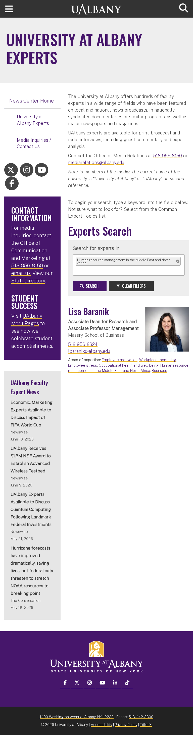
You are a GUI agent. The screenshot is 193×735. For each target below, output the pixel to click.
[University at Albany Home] (96, 7)
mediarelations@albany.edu (96, 162)
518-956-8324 (83, 344)
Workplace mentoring (157, 360)
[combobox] (79, 270)
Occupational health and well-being (129, 365)
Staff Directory (28, 281)
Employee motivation (119, 360)
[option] (128, 261)
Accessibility (101, 724)
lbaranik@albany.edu (89, 351)
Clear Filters (133, 286)
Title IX (146, 724)
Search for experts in (96, 248)
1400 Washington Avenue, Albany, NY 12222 (77, 717)
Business (159, 370)
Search (92, 286)
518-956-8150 (167, 155)
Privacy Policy (126, 724)
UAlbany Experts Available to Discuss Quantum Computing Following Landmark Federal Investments (31, 509)
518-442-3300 (141, 717)
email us (21, 273)
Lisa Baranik (88, 311)
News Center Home (31, 101)
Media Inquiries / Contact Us (34, 143)
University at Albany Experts (33, 120)
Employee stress (82, 365)
